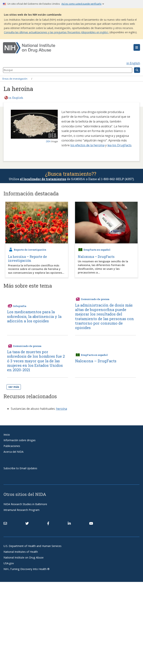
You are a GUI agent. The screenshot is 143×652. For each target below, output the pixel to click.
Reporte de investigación (30, 249)
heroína (61, 409)
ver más (13, 387)
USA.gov (9, 563)
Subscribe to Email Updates (20, 468)
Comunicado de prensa (95, 299)
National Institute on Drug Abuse (24, 557)
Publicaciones (12, 446)
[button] (137, 47)
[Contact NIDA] (5, 523)
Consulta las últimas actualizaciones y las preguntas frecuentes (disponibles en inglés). (56, 32)
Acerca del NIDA (13, 451)
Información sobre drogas (20, 440)
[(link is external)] (27, 523)
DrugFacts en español (96, 249)
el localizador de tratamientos (43, 179)
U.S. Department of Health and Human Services (32, 546)
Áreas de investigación (14, 78)
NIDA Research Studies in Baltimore (25, 504)
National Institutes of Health (21, 551)
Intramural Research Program (21, 510)
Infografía (19, 306)
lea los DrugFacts (119, 145)
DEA (48, 141)
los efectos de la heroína (87, 145)
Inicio (7, 434)
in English (133, 63)
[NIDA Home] (60, 47)
